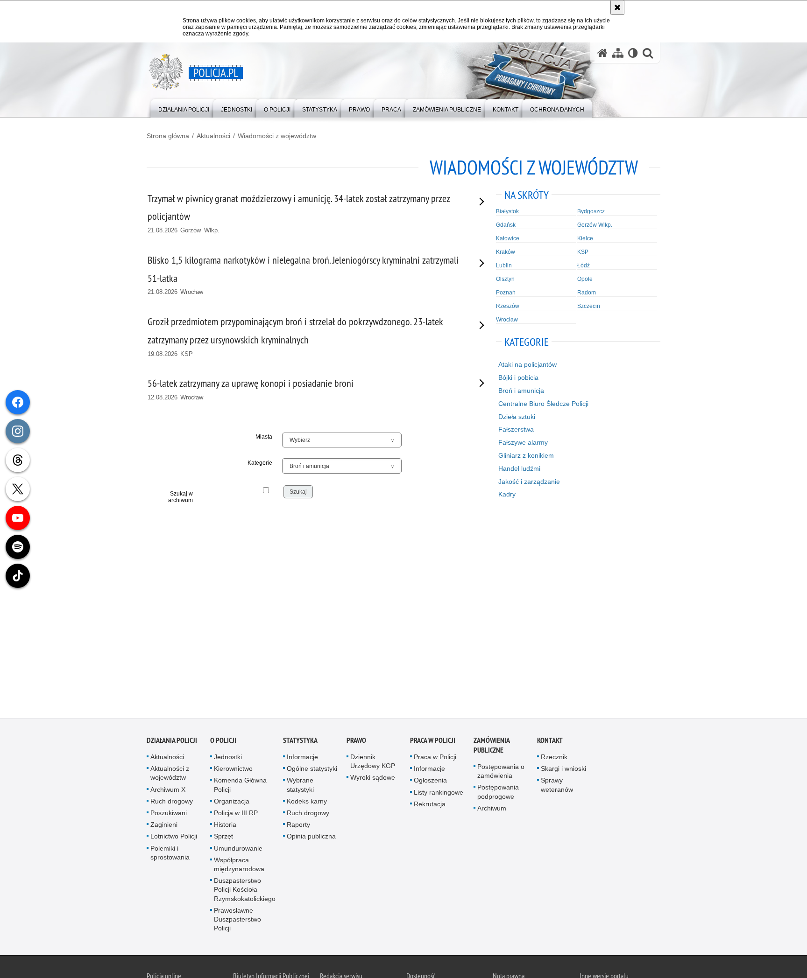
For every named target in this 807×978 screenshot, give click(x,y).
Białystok (507, 211)
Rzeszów (507, 306)
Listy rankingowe (438, 792)
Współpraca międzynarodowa (239, 865)
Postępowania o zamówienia (500, 772)
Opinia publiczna (311, 837)
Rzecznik (554, 757)
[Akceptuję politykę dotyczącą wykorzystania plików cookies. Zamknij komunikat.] (617, 7)
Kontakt (550, 741)
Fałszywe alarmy (523, 442)
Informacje (302, 757)
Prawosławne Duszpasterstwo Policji (237, 919)
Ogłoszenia (430, 781)
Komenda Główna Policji (240, 785)
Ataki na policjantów (527, 364)
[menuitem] (184, 108)
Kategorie (260, 463)
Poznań (506, 292)
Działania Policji (172, 741)
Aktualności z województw (169, 774)
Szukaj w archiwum (180, 496)
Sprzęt (223, 837)
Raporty (298, 825)
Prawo (356, 741)
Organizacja (231, 801)
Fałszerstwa (516, 429)
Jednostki (228, 757)
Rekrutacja (430, 804)
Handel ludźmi (519, 468)
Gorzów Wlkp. (594, 225)
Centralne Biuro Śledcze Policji (543, 403)
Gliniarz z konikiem (526, 455)
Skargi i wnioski (563, 769)
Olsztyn (505, 279)
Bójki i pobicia (518, 377)
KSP (582, 252)
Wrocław (507, 319)
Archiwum (491, 808)
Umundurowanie (238, 848)
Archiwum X (167, 790)
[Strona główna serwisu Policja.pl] (602, 53)
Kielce (585, 238)
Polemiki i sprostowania (170, 853)
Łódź (583, 265)
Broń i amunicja (521, 390)
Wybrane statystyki (300, 785)
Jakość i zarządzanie (529, 481)
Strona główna (168, 136)
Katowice (507, 238)
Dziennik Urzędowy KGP (372, 762)
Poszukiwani (168, 813)
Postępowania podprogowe (498, 792)
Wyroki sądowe (372, 778)
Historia (225, 825)
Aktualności (213, 136)
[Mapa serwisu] (617, 53)
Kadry (507, 494)
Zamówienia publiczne (492, 746)
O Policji (223, 741)
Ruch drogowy (171, 801)
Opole (585, 279)
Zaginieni (163, 825)
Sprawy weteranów (557, 785)
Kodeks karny (307, 801)
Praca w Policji (432, 741)
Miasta (263, 436)
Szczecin (588, 306)
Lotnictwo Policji (173, 837)
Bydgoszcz (591, 211)
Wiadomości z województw (277, 136)
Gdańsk (506, 225)
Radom (586, 292)
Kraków (505, 252)
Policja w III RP (236, 813)
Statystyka (300, 741)
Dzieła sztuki (516, 416)
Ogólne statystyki (312, 769)
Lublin (504, 265)
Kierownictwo (233, 769)
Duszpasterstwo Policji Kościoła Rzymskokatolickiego (245, 890)
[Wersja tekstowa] (633, 53)
